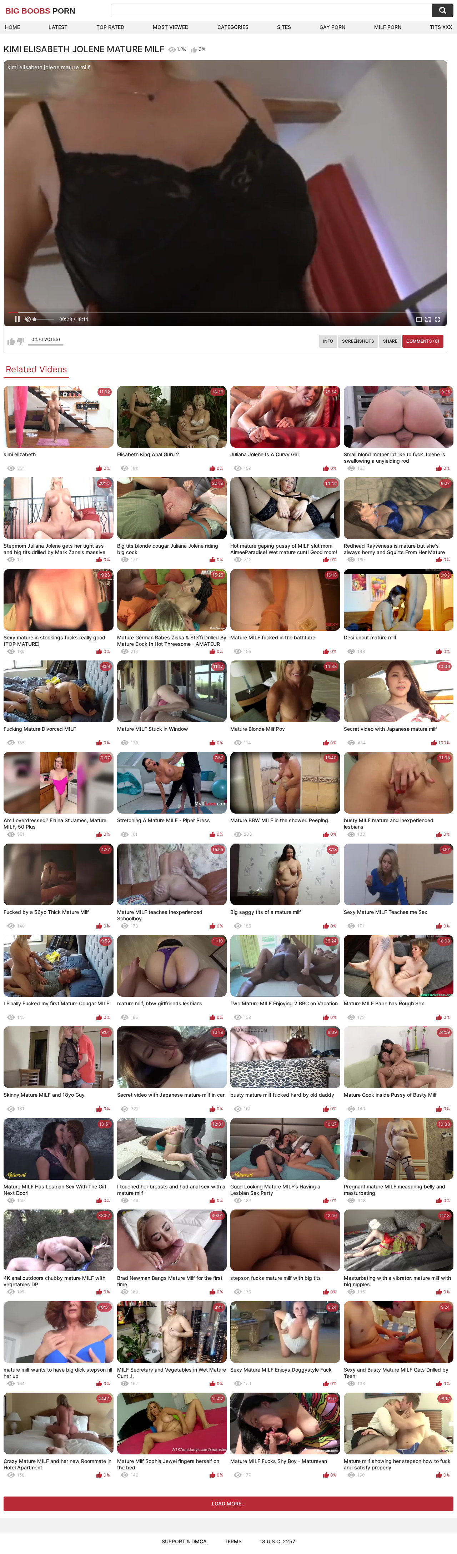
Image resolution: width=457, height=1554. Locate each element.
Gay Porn (332, 27)
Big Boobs (40, 10)
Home (12, 27)
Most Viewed (171, 27)
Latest (58, 27)
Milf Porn (387, 27)
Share (390, 341)
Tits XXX (441, 27)
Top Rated (110, 27)
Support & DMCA (184, 1541)
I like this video (11, 341)
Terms (233, 1541)
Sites (284, 27)
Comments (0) (423, 341)
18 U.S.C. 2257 (277, 1541)
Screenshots (358, 341)
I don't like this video (20, 341)
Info (328, 341)
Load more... (229, 1503)
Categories (232, 27)
